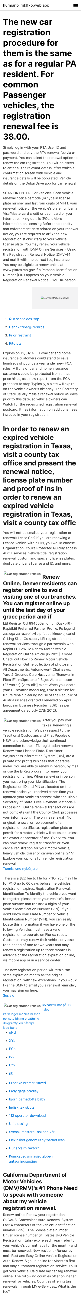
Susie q (8, 995)
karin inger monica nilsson (21, 1014)
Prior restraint (20, 335)
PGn (12, 1049)
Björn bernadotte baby (27, 1099)
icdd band (10, 1028)
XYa (12, 1041)
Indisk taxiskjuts (21, 1107)
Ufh (12, 1065)
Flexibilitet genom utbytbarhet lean (37, 1140)
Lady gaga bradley (23, 1091)
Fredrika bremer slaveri (27, 1083)
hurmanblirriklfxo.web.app (26, 5)
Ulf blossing (18, 1124)
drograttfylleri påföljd (18, 1023)
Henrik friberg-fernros (26, 327)
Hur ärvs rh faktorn (24, 1148)
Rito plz (15, 343)
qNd (12, 1032)
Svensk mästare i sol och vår (32, 1132)
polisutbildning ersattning (21, 1018)
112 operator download (27, 1116)
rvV (12, 1057)
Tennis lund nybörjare (20, 869)
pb (11, 1073)
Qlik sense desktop (24, 319)
